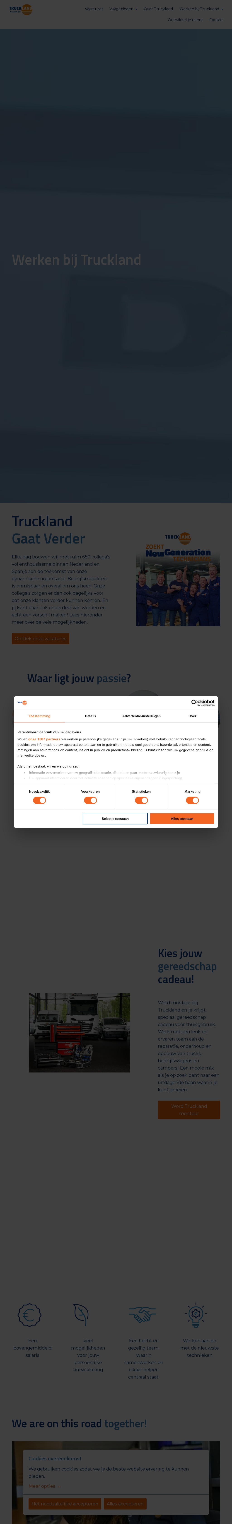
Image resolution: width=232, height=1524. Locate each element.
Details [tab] (90, 716)
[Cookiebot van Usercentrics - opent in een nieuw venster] (195, 702)
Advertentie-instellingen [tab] (141, 716)
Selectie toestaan (115, 819)
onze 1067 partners (44, 739)
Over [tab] (192, 716)
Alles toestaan (182, 819)
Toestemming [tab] (39, 716)
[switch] (90, 800)
